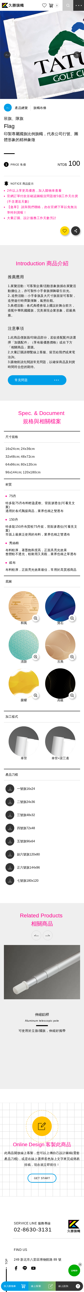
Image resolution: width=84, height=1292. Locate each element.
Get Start (42, 1178)
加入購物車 (10, 1286)
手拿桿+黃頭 (42, 1053)
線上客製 (36, 1286)
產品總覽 (21, 108)
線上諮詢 (63, 1286)
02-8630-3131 (33, 1229)
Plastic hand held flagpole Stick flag (42, 1058)
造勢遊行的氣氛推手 (42, 1069)
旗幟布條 (39, 108)
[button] (7, 55)
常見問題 (21, 380)
